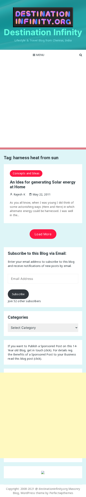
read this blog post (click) (24, 358)
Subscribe (18, 294)
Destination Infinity (43, 32)
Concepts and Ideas (26, 173)
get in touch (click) (39, 350)
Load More (43, 234)
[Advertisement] (43, 104)
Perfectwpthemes (61, 493)
